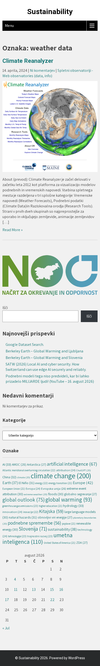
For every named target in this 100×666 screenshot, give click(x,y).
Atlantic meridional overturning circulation (28, 470)
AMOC (19, 464)
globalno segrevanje (80, 494)
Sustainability (50, 11)
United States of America (59, 542)
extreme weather (35, 494)
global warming (68, 499)
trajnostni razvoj (40, 536)
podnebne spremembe (34, 523)
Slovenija (33, 529)
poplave (68, 523)
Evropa (33, 488)
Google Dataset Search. (25, 344)
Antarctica (36, 465)
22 (52, 599)
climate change (61, 475)
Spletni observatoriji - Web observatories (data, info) (47, 73)
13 (34, 589)
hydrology (73, 505)
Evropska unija (53, 489)
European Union (13, 488)
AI (6, 464)
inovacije (30, 512)
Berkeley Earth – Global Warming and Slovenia (44, 357)
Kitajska (51, 511)
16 (61, 589)
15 (52, 589)
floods (55, 494)
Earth (10, 482)
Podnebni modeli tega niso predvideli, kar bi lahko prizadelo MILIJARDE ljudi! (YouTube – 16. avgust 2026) (50, 379)
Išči (5, 307)
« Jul (6, 628)
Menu (9, 25)
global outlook (23, 499)
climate (23, 477)
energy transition (60, 483)
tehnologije (17, 536)
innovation (12, 512)
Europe (83, 482)
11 (15, 589)
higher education (50, 506)
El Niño (26, 482)
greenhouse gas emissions (20, 506)
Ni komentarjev (42, 70)
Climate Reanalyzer (27, 60)
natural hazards (23, 517)
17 (7, 599)
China (9, 477)
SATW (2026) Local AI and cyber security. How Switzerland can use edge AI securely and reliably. (46, 367)
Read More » (12, 229)
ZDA (82, 543)
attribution (65, 470)
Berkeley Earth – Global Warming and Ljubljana (44, 351)
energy (41, 483)
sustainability (62, 529)
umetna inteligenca (37, 538)
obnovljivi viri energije (55, 517)
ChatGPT (83, 470)
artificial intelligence (72, 464)
